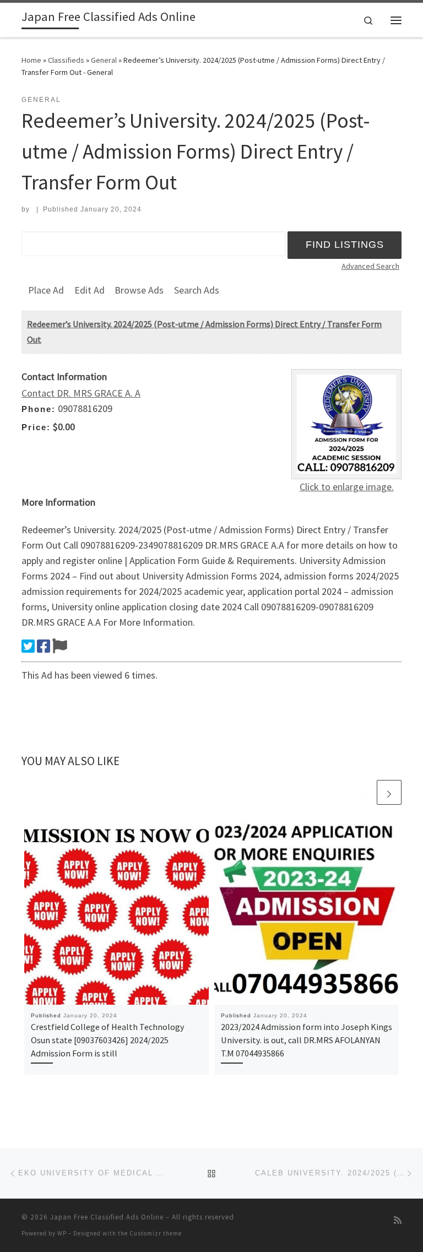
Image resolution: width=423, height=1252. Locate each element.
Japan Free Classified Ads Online (107, 1217)
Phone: (38, 409)
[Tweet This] (28, 646)
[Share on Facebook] (43, 646)
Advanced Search (370, 266)
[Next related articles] (389, 792)
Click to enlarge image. (347, 486)
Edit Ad (89, 290)
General (104, 60)
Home (31, 60)
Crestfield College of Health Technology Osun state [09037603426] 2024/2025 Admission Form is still (108, 1040)
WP (62, 1233)
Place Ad (46, 290)
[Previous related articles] (362, 792)
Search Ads (196, 290)
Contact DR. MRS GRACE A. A (80, 393)
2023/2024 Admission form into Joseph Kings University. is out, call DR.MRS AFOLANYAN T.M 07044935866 (306, 1040)
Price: (36, 427)
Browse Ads (139, 290)
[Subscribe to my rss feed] (398, 1220)
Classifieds (66, 60)
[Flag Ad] (59, 646)
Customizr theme (155, 1233)
